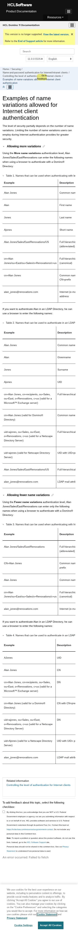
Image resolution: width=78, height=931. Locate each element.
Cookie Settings (23, 925)
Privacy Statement (17, 918)
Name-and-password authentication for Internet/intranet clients (35, 72)
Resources (54, 17)
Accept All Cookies (50, 925)
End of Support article (30, 41)
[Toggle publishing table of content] (10, 87)
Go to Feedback (42, 77)
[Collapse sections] (4, 87)
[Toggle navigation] (68, 11)
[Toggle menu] (72, 25)
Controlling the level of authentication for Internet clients (32, 76)
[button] (4, 146)
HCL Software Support (36, 842)
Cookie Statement (47, 914)
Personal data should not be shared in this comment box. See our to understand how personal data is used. (38, 849)
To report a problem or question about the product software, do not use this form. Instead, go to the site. (41, 840)
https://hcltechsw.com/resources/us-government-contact (30, 829)
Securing (16, 69)
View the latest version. (55, 34)
